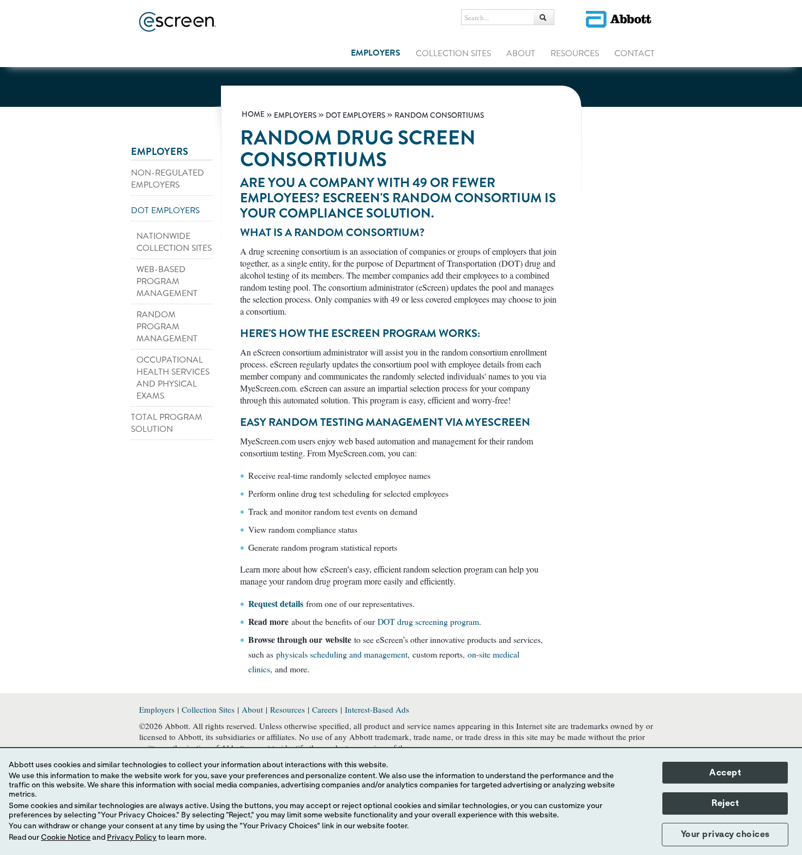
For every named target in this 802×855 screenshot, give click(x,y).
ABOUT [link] (520, 53)
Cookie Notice (66, 837)
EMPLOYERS (159, 151)
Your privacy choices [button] (725, 834)
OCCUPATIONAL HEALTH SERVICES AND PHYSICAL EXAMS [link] (173, 378)
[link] (253, 114)
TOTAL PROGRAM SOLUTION (166, 423)
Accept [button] (725, 772)
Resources (287, 709)
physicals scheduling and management (342, 654)
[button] (544, 17)
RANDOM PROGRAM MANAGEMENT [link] (166, 327)
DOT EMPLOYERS (165, 210)
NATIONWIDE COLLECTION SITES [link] (174, 242)
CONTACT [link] (634, 53)
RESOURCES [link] (574, 53)
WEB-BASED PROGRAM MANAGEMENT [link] (166, 281)
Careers (325, 709)
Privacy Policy (132, 837)
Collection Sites (208, 709)
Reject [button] (725, 803)
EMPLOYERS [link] (375, 52)
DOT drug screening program (428, 621)
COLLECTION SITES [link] (453, 53)
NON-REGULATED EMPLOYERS (167, 179)
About (252, 709)
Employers (157, 709)
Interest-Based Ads (377, 709)
